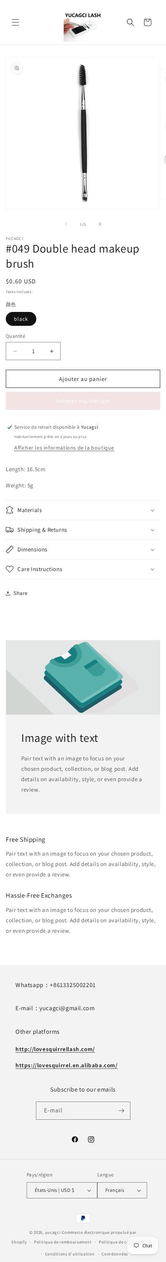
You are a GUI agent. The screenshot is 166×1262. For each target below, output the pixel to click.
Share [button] (21, 593)
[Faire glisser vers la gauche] (66, 224)
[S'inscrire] (121, 1111)
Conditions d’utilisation (70, 1254)
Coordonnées (115, 1254)
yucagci (53, 1232)
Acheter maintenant (83, 400)
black (21, 318)
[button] (15, 22)
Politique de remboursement (62, 1242)
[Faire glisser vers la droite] (99, 224)
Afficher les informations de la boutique (64, 447)
